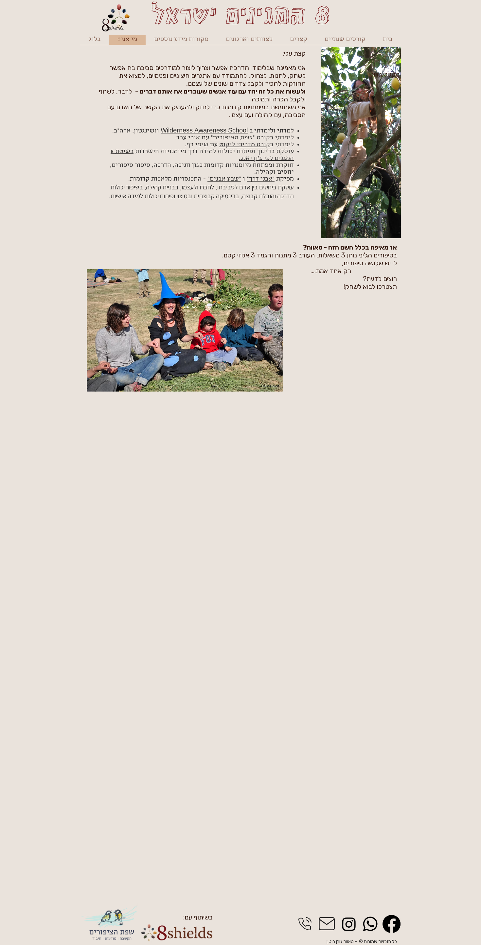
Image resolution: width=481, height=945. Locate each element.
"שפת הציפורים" (233, 138)
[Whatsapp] (370, 924)
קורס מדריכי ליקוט (244, 145)
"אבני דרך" (261, 179)
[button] (345, 40)
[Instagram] (349, 924)
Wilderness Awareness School (204, 131)
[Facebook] (392, 924)
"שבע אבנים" (224, 179)
